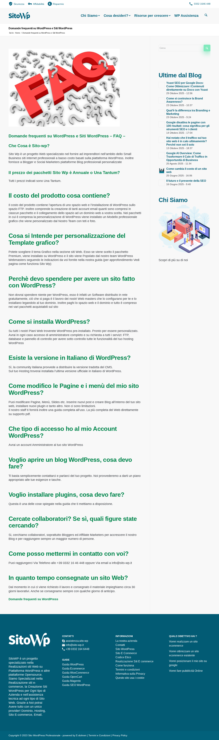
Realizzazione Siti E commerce (134, 661)
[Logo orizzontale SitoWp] (19, 15)
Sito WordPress (124, 649)
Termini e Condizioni (99, 735)
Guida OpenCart (72, 676)
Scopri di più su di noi (173, 260)
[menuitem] (16, 3)
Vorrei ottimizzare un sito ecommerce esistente (184, 653)
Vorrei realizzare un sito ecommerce (183, 643)
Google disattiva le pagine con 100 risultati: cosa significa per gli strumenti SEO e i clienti (187, 126)
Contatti (120, 645)
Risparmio (58, 4)
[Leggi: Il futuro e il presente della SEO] (162, 183)
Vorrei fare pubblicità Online (186, 670)
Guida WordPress (73, 664)
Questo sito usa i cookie (129, 677)
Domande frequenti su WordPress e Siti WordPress (40, 28)
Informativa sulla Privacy (130, 673)
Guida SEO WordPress (76, 685)
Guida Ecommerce (73, 668)
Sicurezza (19, 4)
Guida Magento (71, 680)
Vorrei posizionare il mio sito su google (188, 663)
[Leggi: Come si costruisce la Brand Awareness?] (162, 100)
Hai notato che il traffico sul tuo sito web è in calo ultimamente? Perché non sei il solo (186, 141)
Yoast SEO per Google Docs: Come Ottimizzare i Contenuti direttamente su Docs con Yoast (187, 86)
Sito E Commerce (126, 653)
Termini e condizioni (127, 669)
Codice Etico (123, 657)
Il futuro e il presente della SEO (186, 180)
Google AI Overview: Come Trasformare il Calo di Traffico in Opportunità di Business (186, 157)
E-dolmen (81, 735)
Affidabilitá (38, 4)
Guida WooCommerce (75, 672)
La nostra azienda (126, 640)
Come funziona (124, 665)
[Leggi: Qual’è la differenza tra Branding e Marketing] (162, 112)
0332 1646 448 (202, 3)
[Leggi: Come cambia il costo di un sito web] (162, 171)
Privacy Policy (119, 735)
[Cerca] (206, 15)
